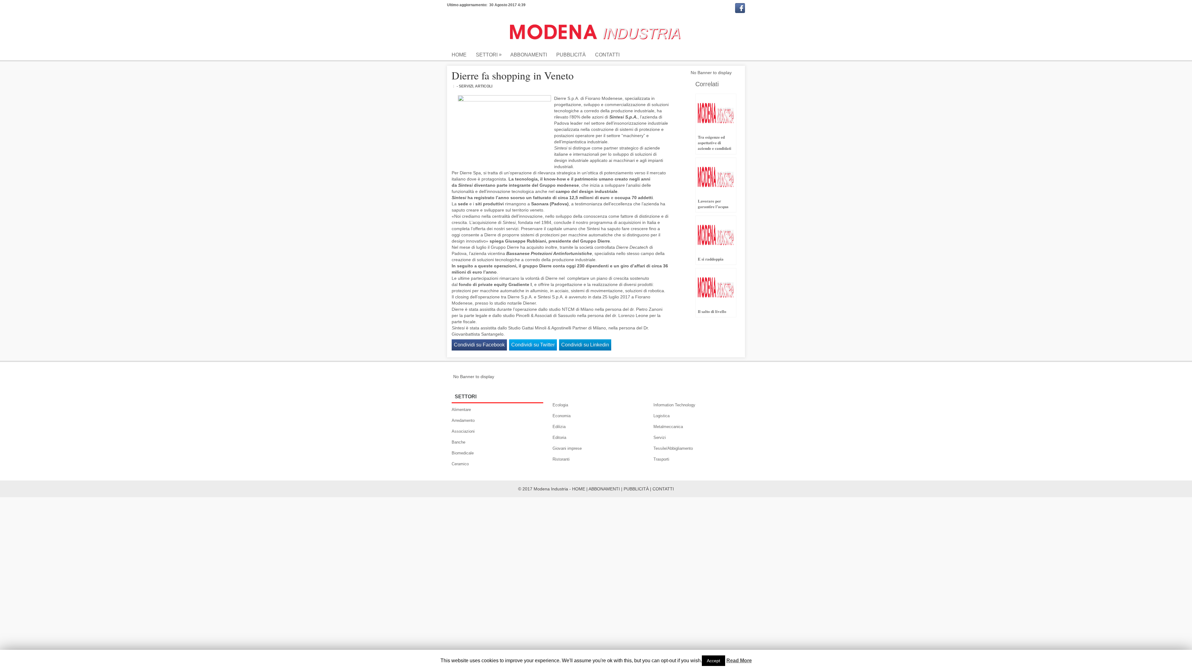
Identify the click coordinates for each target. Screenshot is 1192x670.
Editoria (559, 437)
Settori (489, 54)
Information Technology (674, 405)
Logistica (661, 415)
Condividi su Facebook (479, 344)
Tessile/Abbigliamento (673, 448)
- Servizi (465, 86)
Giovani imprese (567, 448)
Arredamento (463, 420)
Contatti (607, 54)
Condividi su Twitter (533, 344)
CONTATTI (663, 488)
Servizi (659, 437)
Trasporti (661, 459)
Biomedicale (463, 453)
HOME (578, 488)
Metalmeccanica (668, 426)
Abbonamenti (528, 54)
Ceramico (460, 464)
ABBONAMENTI (604, 488)
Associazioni (463, 431)
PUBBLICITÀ (636, 488)
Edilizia (559, 426)
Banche (458, 442)
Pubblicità (571, 54)
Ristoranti (561, 459)
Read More (739, 660)
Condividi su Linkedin (585, 344)
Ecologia (560, 405)
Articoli (483, 86)
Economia (562, 415)
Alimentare (461, 409)
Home (459, 54)
